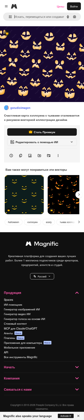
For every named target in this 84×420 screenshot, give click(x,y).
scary (49, 222)
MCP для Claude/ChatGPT (20, 328)
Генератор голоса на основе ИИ (24, 319)
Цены (60, 6)
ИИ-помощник (13, 304)
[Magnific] (42, 244)
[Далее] (78, 194)
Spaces (8, 300)
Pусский (42, 276)
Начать (9, 367)
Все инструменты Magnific (20, 357)
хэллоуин (32, 222)
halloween (13, 222)
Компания (12, 378)
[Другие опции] (58, 155)
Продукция (12, 292)
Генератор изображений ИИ (22, 309)
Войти (74, 6)
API (6, 352)
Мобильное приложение (19, 347)
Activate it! (65, 415)
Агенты (12, 333)
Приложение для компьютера (27, 343)
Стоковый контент (15, 323)
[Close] (78, 416)
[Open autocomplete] (8, 16)
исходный (26, 34)
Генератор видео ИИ (17, 314)
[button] (42, 276)
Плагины (14, 338)
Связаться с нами (18, 389)
